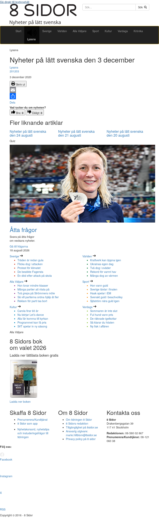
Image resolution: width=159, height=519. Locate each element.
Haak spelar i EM (100, 293)
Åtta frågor (23, 229)
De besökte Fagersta (30, 272)
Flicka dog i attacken (30, 264)
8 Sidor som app (27, 423)
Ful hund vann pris (101, 315)
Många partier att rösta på (33, 289)
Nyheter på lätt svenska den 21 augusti (76, 133)
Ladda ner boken (20, 401)
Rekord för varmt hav (103, 272)
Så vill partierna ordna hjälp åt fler (38, 297)
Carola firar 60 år (27, 311)
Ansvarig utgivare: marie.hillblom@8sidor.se (81, 433)
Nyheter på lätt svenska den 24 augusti (28, 133)
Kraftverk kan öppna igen (105, 260)
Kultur (108, 31)
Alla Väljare (79, 31)
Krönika (138, 31)
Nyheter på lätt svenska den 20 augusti (125, 133)
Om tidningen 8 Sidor (79, 419)
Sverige (47, 31)
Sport (95, 31)
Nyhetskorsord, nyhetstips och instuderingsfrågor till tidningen (33, 433)
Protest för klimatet (29, 268)
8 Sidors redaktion (77, 423)
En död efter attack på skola (34, 275)
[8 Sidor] (43, 24)
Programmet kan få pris (31, 322)
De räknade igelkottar (103, 318)
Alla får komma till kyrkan (32, 318)
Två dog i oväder (100, 268)
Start (18, 31)
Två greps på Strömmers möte (36, 293)
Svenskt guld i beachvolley (106, 297)
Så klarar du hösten (102, 322)
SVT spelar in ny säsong (32, 326)
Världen (62, 31)
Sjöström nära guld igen (104, 301)
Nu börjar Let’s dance (30, 315)
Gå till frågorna (19, 246)
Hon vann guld (99, 285)
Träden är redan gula (30, 260)
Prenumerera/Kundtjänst (32, 419)
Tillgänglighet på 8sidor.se (82, 427)
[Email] (79, 90)
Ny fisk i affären (99, 326)
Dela (12, 102)
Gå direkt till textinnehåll (14, 2)
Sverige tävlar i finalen (103, 289)
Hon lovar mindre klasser (32, 285)
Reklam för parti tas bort (32, 301)
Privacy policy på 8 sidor (81, 439)
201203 (14, 71)
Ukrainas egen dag (101, 264)
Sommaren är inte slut (103, 311)
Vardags (123, 31)
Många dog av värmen (104, 275)
